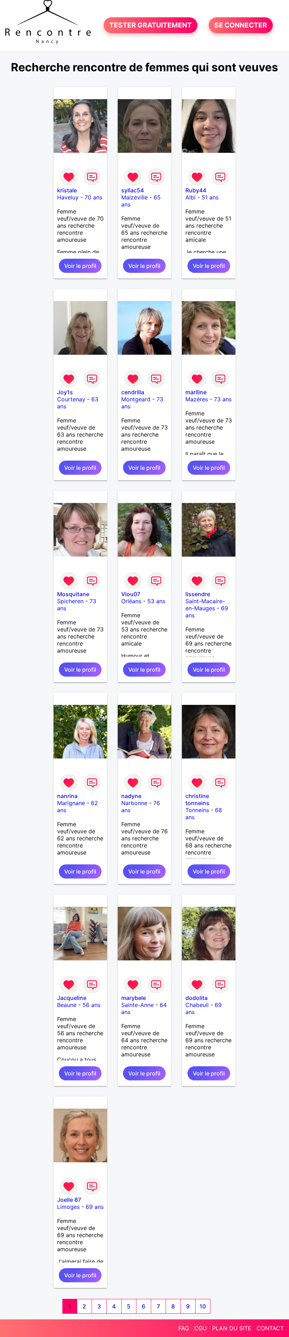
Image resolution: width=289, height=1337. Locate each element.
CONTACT (270, 1328)
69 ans (95, 1206)
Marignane (71, 803)
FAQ (183, 1328)
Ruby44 (195, 190)
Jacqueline (71, 997)
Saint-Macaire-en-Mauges (205, 605)
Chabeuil (197, 1004)
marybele (133, 997)
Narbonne (134, 803)
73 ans (223, 399)
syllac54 (132, 190)
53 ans (156, 601)
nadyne (131, 795)
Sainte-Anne (137, 1004)
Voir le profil (80, 265)
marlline (196, 392)
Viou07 (130, 594)
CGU (200, 1328)
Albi (190, 197)
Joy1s (65, 392)
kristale (67, 190)
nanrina (67, 795)
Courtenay (71, 399)
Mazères (196, 399)
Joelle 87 (69, 1199)
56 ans (91, 1004)
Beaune (66, 1004)
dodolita (196, 997)
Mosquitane (73, 594)
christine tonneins (197, 799)
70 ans (93, 197)
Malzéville (134, 197)
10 (202, 1306)
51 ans (210, 197)
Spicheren (70, 601)
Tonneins (197, 810)
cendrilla (132, 392)
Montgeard (135, 399)
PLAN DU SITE (231, 1328)
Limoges (68, 1206)
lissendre (197, 594)
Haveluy (68, 197)
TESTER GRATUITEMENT (150, 25)
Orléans (131, 601)
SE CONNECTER (240, 25)
